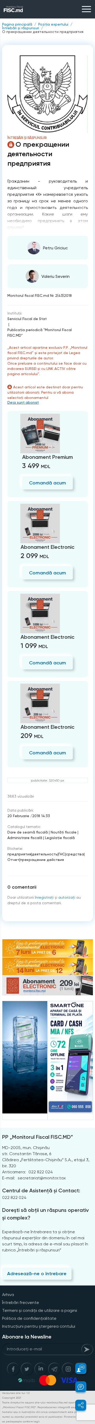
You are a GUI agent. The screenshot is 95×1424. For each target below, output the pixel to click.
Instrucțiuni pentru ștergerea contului (38, 1326)
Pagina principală (17, 24)
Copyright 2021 (11, 1397)
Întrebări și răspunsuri (20, 28)
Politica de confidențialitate (29, 1318)
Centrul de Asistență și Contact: (41, 1190)
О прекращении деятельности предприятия (42, 32)
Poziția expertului (53, 24)
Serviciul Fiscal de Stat (27, 319)
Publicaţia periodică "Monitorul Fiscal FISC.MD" (39, 332)
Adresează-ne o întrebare (36, 1274)
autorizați (66, 897)
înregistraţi (44, 897)
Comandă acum (47, 483)
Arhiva (8, 1294)
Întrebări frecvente (20, 1302)
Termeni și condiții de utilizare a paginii (39, 1310)
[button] (77, 1368)
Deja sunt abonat (23, 402)
